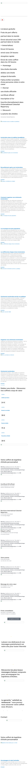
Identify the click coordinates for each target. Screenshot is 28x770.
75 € (3, 428)
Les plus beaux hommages (6, 664)
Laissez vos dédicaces (6, 636)
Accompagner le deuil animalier (10, 760)
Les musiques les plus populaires (10, 228)
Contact (4, 717)
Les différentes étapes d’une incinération (13, 252)
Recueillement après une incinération (12, 167)
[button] (14, 16)
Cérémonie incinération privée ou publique (13, 296)
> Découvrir (6, 110)
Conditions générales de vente (14, 710)
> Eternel (5, 88)
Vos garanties (4, 694)
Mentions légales (4, 712)
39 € (3, 415)
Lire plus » (3, 151)
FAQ (1, 710)
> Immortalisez (7, 45)
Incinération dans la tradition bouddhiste (12, 137)
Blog (5, 710)
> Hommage (6, 66)
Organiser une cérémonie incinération (12, 339)
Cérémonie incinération (8, 371)
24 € (3, 402)
